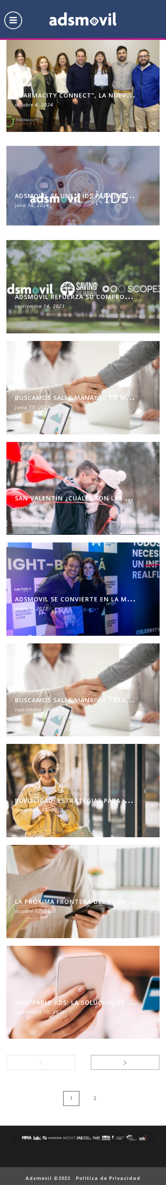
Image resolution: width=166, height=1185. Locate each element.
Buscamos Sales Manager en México (80, 398)
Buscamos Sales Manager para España (84, 700)
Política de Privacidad (108, 1178)
